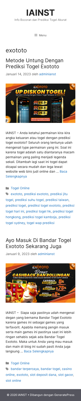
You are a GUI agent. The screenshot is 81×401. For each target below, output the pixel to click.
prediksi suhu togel (29, 200)
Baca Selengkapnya (39, 351)
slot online (13, 380)
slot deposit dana (43, 375)
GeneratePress (64, 395)
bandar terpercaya (25, 369)
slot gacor (65, 375)
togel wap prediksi (40, 223)
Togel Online (20, 188)
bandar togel (50, 369)
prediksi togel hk (38, 211)
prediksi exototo (36, 194)
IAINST (40, 12)
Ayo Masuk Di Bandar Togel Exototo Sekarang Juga (38, 243)
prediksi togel (16, 205)
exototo (16, 194)
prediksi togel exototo (44, 205)
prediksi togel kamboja (39, 217)
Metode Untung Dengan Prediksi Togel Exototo (34, 63)
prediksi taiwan (57, 200)
